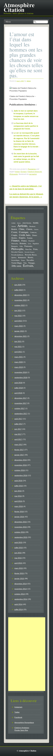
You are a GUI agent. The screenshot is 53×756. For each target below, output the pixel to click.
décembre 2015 (20, 522)
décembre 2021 (20, 336)
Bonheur (32, 226)
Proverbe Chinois (17, 252)
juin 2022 (18, 310)
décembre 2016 (20, 460)
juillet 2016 (18, 486)
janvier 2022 (19, 331)
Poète (35, 249)
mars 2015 (18, 568)
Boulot (14, 229)
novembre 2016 (20, 465)
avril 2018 (18, 393)
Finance (15, 240)
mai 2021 (18, 347)
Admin (29, 81)
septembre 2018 (20, 377)
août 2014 (18, 604)
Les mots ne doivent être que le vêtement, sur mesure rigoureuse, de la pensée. (26, 195)
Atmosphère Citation (19, 7)
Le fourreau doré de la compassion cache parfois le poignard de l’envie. (26, 126)
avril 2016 (18, 501)
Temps (23, 260)
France (24, 240)
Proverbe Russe (31, 254)
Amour (13, 226)
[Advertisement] (26, 654)
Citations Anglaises (21, 728)
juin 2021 (18, 341)
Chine (21, 228)
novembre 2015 (20, 527)
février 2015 (19, 573)
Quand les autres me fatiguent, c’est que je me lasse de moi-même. (25, 187)
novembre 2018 (20, 372)
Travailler (30, 260)
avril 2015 (18, 563)
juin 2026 (18, 285)
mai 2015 (18, 558)
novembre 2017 (20, 403)
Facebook (18, 717)
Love (29, 243)
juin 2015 (18, 553)
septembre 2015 (20, 537)
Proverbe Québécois (17, 255)
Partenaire (28, 246)
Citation (36, 229)
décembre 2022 (20, 295)
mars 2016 (18, 506)
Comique (23, 232)
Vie (24, 263)
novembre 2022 (20, 300)
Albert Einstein (26, 223)
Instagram (18, 707)
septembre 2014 (20, 599)
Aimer (19, 223)
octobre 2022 (19, 305)
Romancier (22, 257)
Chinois (29, 229)
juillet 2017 (18, 424)
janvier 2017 (19, 455)
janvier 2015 (19, 579)
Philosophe (13, 174)
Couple (14, 235)
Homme (23, 243)
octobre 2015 (19, 532)
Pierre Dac (28, 249)
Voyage (31, 262)
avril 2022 (18, 321)
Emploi (22, 237)
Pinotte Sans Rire (21, 730)
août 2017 (18, 419)
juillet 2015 (18, 548)
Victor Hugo (16, 262)
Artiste (17, 172)
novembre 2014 (20, 589)
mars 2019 (18, 367)
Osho (21, 246)
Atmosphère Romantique (24, 722)
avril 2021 (18, 352)
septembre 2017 (20, 414)
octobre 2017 (19, 408)
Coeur (14, 232)
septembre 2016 (20, 475)
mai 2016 (18, 496)
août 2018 (18, 383)
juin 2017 (18, 429)
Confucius (33, 232)
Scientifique (15, 260)
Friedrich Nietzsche (34, 172)
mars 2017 (18, 445)
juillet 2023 (18, 290)
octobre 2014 (19, 594)
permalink (33, 174)
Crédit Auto (24, 235)
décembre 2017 (20, 398)
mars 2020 (18, 362)
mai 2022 (18, 316)
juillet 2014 (18, 609)
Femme (29, 238)
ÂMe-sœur (16, 265)
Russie (30, 257)
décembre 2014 (20, 584)
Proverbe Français (29, 252)
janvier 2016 (19, 517)
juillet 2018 (18, 388)
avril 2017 (18, 439)
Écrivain (24, 172)
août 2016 (18, 481)
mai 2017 (18, 434)
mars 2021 (18, 357)
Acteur (13, 223)
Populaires (32, 169)
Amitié (35, 222)
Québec (13, 257)
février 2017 (19, 450)
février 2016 (19, 512)
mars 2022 (18, 326)
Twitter (17, 712)
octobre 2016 (19, 470)
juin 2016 (18, 491)
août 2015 (18, 542)
